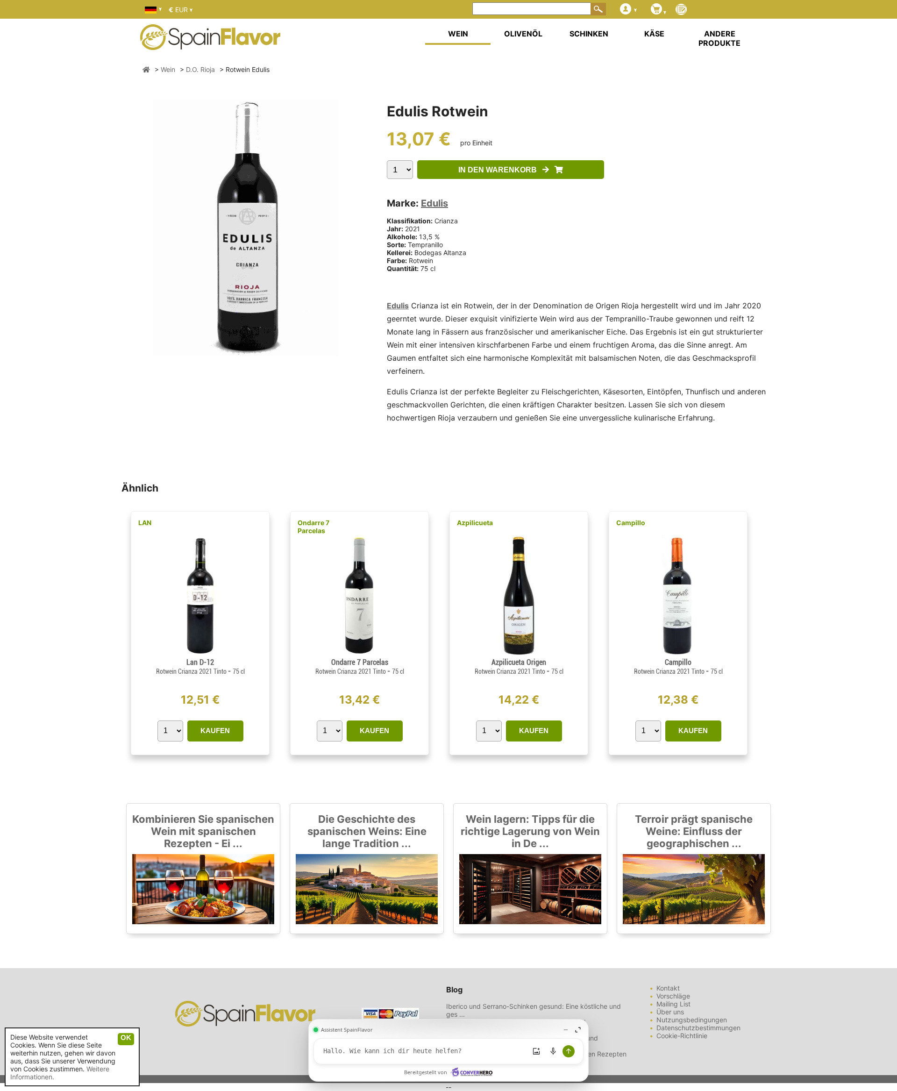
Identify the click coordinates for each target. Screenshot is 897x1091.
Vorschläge (673, 996)
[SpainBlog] (681, 10)
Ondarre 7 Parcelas (313, 527)
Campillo (630, 523)
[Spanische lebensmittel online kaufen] (210, 44)
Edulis (434, 203)
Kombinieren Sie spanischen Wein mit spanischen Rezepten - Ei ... (203, 831)
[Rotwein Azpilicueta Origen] (518, 654)
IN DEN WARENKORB (500, 170)
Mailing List (673, 1004)
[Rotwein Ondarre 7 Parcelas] (359, 654)
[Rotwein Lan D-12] (200, 654)
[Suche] (598, 9)
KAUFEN (215, 730)
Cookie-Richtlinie (681, 1036)
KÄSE (654, 33)
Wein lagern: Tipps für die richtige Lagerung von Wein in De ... (530, 831)
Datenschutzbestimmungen (698, 1028)
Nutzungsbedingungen (691, 1020)
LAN (144, 523)
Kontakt (668, 988)
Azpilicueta (475, 523)
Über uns (670, 1012)
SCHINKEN (589, 33)
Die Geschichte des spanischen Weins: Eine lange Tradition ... (367, 831)
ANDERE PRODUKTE (719, 38)
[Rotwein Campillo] (678, 654)
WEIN (458, 33)
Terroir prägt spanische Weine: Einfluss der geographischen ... (694, 831)
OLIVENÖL (523, 33)
